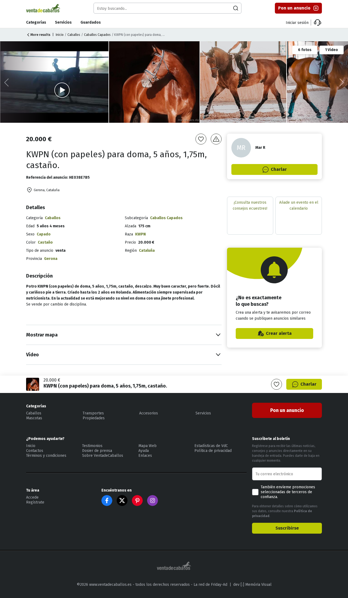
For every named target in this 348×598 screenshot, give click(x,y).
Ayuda (143, 450)
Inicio (60, 35)
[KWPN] (243, 82)
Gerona (50, 258)
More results (40, 35)
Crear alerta (279, 333)
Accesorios (148, 413)
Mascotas (34, 418)
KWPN (140, 234)
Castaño (45, 242)
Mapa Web (147, 445)
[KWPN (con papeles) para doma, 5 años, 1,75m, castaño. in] (154, 82)
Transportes (93, 413)
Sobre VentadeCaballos (102, 455)
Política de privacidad (213, 450)
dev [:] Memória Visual (252, 584)
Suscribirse (287, 528)
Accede (32, 497)
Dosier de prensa (97, 450)
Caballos (73, 35)
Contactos (34, 450)
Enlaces (145, 455)
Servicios (63, 22)
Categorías (36, 22)
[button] (341, 83)
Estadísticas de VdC (211, 445)
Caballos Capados (97, 35)
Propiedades (94, 418)
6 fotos (305, 50)
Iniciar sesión (297, 22)
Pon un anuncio (294, 8)
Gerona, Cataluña (47, 190)
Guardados (90, 22)
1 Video (331, 50)
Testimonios (92, 445)
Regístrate (35, 502)
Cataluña (147, 250)
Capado (44, 234)
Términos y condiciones (46, 455)
